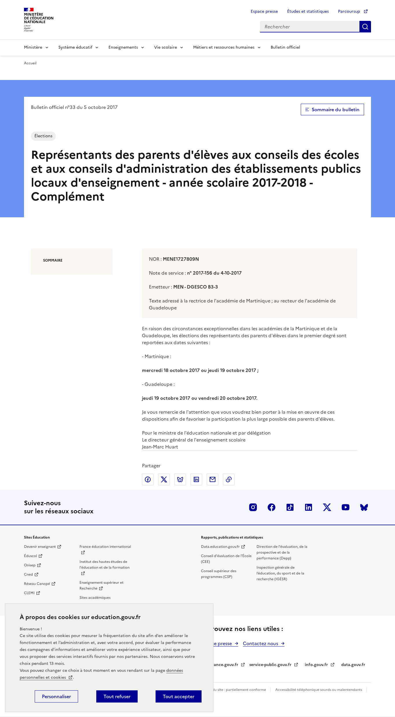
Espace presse (264, 11)
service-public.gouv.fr (270, 665)
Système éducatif (75, 47)
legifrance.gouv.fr (220, 665)
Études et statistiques (308, 11)
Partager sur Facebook (148, 479)
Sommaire (52, 260)
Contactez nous (260, 643)
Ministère (33, 47)
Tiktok (290, 507)
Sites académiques (95, 597)
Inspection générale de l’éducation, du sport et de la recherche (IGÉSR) (280, 573)
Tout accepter (178, 696)
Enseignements (123, 47)
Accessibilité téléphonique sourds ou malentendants (319, 689)
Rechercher (365, 26)
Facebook (271, 507)
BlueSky (364, 507)
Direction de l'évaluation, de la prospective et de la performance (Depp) (281, 552)
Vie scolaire (165, 47)
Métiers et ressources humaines (223, 47)
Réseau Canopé (37, 583)
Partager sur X (164, 479)
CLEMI (29, 593)
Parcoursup (349, 11)
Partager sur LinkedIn (196, 479)
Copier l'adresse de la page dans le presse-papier (229, 479)
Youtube (345, 507)
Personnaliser (56, 696)
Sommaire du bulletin (335, 109)
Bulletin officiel (285, 47)
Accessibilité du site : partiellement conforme (229, 689)
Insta (253, 507)
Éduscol (30, 556)
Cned (28, 574)
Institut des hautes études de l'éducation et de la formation (105, 564)
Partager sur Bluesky (180, 479)
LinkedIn (308, 507)
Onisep (30, 565)
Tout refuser (117, 696)
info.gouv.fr (316, 665)
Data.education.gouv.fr (220, 546)
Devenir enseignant (40, 546)
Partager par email (212, 479)
